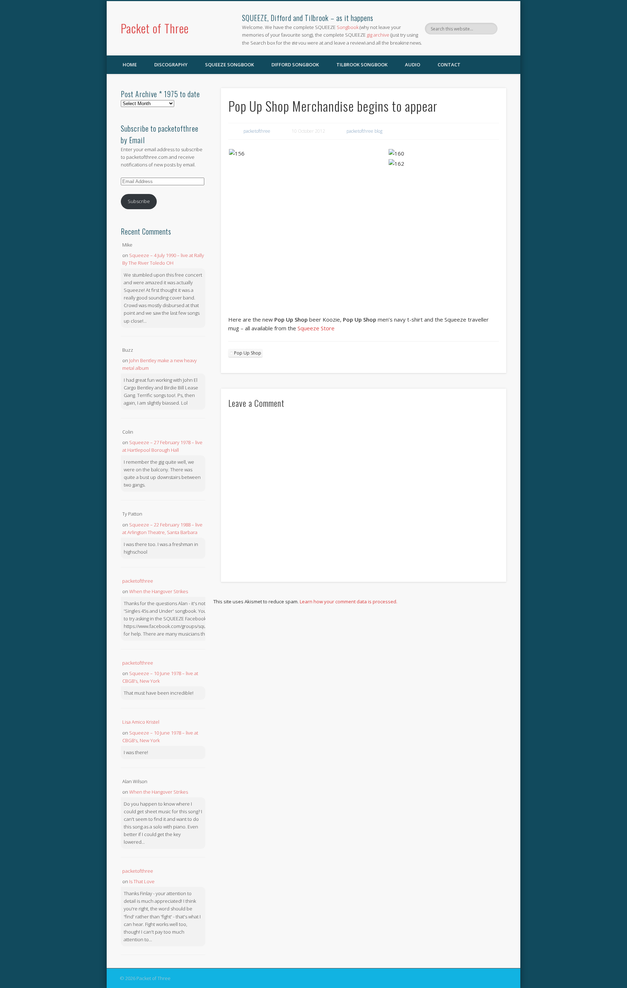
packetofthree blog (364, 131)
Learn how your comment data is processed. (348, 601)
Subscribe (139, 201)
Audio (412, 64)
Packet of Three (155, 28)
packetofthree (256, 131)
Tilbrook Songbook (362, 64)
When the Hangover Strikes (158, 591)
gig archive (378, 35)
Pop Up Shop (247, 353)
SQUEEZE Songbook (229, 64)
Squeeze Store (316, 328)
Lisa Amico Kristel (140, 722)
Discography (171, 64)
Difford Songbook (295, 64)
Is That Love (142, 881)
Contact (449, 64)
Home (130, 64)
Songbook (347, 27)
